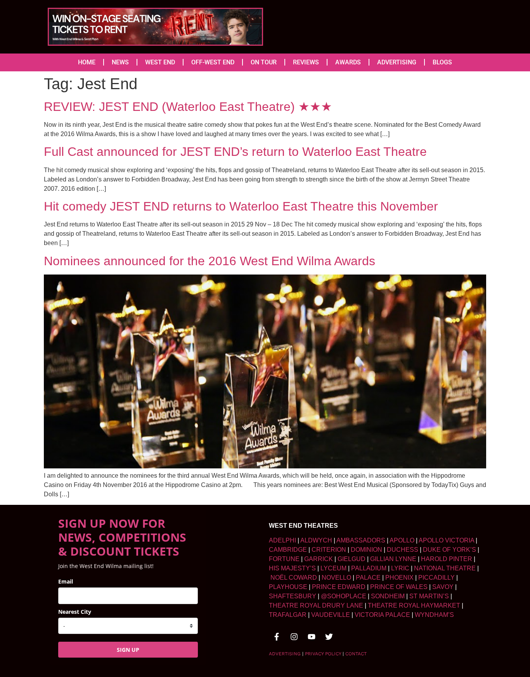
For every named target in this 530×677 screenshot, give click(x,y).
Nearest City (74, 611)
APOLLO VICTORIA (446, 540)
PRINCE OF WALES (399, 587)
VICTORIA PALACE (382, 614)
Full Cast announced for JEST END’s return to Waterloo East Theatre (235, 152)
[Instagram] (294, 636)
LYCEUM (333, 568)
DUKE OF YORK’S (449, 549)
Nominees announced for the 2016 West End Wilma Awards (209, 261)
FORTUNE (284, 559)
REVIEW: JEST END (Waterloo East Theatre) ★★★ (188, 107)
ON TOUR (264, 62)
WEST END (160, 62)
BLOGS (442, 62)
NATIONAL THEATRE (445, 568)
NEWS (120, 62)
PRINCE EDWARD (338, 587)
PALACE (368, 577)
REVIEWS (306, 62)
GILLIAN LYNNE (393, 559)
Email (65, 581)
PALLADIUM (368, 568)
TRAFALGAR (288, 614)
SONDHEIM (388, 596)
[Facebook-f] (276, 636)
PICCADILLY (436, 577)
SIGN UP (128, 649)
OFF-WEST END (212, 62)
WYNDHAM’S (434, 614)
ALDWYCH (316, 540)
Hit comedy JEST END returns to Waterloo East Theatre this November (241, 206)
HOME (86, 62)
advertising (285, 653)
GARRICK (318, 559)
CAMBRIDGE (288, 549)
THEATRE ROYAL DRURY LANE (316, 605)
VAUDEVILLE (330, 614)
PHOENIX (399, 577)
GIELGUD (351, 559)
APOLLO (402, 540)
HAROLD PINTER (446, 559)
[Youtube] (311, 636)
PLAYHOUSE (288, 587)
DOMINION (366, 549)
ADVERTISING (396, 62)
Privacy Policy (323, 653)
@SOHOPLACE (343, 596)
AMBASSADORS (360, 540)
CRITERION (329, 549)
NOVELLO (336, 577)
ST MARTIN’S (429, 596)
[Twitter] (329, 636)
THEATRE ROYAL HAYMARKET (414, 605)
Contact (356, 653)
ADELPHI (282, 540)
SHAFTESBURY (292, 596)
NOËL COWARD (293, 577)
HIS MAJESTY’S (292, 568)
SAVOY (443, 587)
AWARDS (348, 62)
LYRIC (400, 568)
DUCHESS (402, 549)
